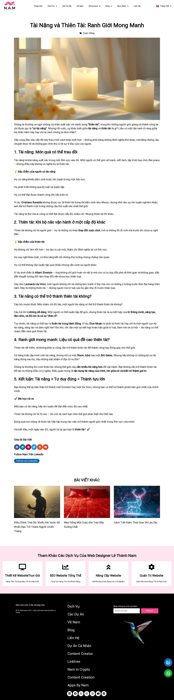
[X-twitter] (81, 693)
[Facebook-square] (103, 693)
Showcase (93, 6)
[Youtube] (98, 693)
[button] (17, 447)
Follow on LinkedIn (26, 460)
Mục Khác (121, 6)
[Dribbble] (92, 693)
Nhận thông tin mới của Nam (125, 606)
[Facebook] (75, 693)
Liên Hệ (137, 6)
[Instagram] (86, 693)
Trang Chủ (38, 6)
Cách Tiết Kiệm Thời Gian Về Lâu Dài (135, 522)
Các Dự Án (66, 6)
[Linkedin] (69, 693)
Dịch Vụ (51, 6)
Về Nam (80, 6)
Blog (107, 6)
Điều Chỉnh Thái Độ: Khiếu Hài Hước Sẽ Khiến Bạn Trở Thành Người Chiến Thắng (37, 527)
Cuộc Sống (89, 33)
